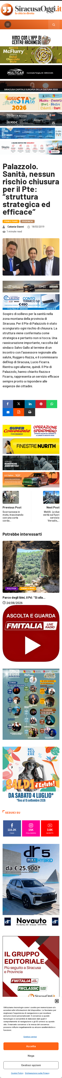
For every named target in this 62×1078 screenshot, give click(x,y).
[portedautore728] (31, 446)
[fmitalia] (31, 133)
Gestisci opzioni (31, 1065)
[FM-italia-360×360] (31, 633)
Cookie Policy (17, 1073)
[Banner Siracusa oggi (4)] (31, 118)
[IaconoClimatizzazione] (31, 301)
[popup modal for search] (53, 24)
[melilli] (31, 704)
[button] (57, 1001)
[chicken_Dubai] (31, 54)
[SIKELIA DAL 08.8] (31, 147)
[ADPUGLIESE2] (31, 479)
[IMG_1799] (31, 430)
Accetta (31, 1046)
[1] (31, 978)
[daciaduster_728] (31, 286)
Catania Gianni (15, 226)
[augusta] (31, 101)
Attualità (43, 581)
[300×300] (31, 775)
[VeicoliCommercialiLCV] (31, 71)
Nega (31, 1055)
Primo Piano (11, 221)
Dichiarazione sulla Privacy (37, 1073)
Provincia (27, 221)
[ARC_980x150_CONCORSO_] (31, 39)
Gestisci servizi (30, 1037)
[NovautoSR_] (31, 886)
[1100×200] (31, 86)
